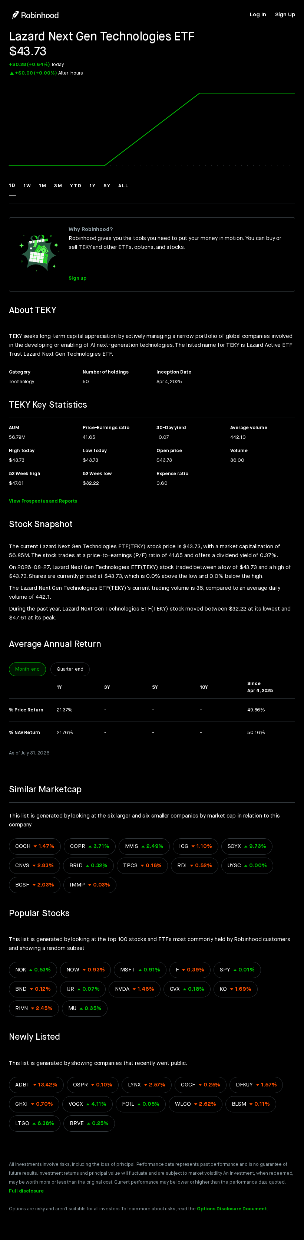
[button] (12, 189)
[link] (257, 14)
